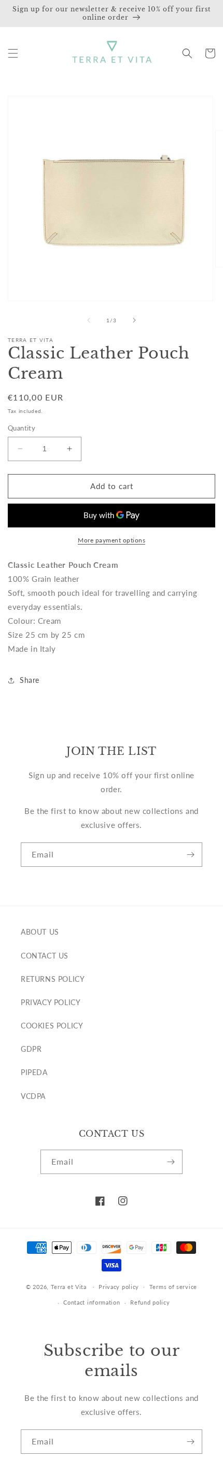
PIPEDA (34, 1072)
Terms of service (173, 1286)
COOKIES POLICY (52, 1025)
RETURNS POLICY (53, 979)
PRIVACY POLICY (50, 1002)
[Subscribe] (190, 854)
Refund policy (150, 1302)
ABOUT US (40, 931)
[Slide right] (134, 320)
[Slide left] (88, 320)
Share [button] (29, 680)
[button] (13, 53)
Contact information (91, 1302)
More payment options (111, 540)
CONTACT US (44, 955)
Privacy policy (119, 1286)
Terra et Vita (69, 1286)
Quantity (21, 428)
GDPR (31, 1048)
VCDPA (33, 1096)
